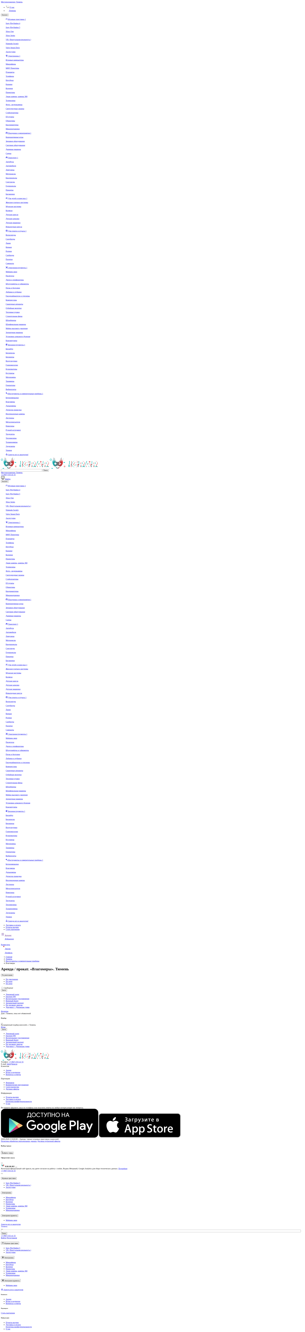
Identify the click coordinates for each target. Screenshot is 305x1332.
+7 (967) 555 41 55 (16, 1062)
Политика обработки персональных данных (19, 1141)
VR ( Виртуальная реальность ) (18, 40)
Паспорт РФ (11, 997)
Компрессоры (11, 300)
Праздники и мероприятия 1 (19, 133)
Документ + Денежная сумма (17, 1007)
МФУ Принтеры (12, 68)
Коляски (9, 211)
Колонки (9, 88)
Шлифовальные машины (16, 324)
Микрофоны (11, 64)
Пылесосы (10, 276)
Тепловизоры (11, 438)
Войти (3, 1238)
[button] (4, 1011)
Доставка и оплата (13, 925)
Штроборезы (11, 320)
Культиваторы (11, 369)
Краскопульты (11, 341)
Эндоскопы (10, 446)
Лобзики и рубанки (14, 292)
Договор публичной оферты (48, 1141)
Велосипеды (11, 235)
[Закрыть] (2, 1023)
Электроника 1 (14, 56)
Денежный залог (12, 994)
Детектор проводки (14, 410)
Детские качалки (12, 219)
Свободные (8, 988)
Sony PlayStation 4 (13, 23)
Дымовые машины (13, 149)
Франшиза (10, 1083)
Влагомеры (10, 402)
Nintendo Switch (12, 44)
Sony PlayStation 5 (13, 27)
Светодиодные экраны (15, 109)
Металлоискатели (13, 422)
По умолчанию (7, 975)
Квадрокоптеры (12, 125)
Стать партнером (13, 929)
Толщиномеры (12, 442)
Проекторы (10, 92)
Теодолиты (10, 434)
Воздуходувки (11, 361)
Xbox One (10, 31)
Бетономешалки (12, 398)
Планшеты (10, 72)
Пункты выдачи (12, 927)
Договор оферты (12, 1089)
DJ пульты (10, 117)
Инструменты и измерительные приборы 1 (25, 394)
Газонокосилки (12, 365)
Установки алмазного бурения (18, 337)
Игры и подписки (13, 1072)
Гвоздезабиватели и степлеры (18, 296)
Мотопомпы (11, 377)
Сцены (8, 153)
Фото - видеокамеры (14, 105)
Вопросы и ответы (13, 1075)
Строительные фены (14, 316)
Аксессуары (10, 52)
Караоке (9, 84)
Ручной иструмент (13, 430)
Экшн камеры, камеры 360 (16, 96)
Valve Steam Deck (13, 48)
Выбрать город (7, 1153)
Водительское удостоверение (17, 999)
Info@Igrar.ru (12, 1064)
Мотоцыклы (11, 174)
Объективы (10, 121)
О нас (8, 1104)
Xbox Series (10, 36)
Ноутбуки (10, 80)
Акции (8, 1070)
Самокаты (10, 263)
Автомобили (11, 166)
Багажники (10, 194)
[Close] (2, 1151)
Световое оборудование (15, 145)
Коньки (9, 247)
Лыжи (8, 243)
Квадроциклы (11, 178)
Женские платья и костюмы (17, 202)
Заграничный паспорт (15, 1003)
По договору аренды (14, 1005)
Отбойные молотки (14, 308)
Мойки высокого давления (17, 328)
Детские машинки (13, 223)
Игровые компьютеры (15, 60)
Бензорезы (10, 357)
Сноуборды (10, 239)
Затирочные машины (14, 332)
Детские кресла (12, 215)
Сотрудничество (12, 1087)
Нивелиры (10, 426)
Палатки (9, 259)
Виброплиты (11, 389)
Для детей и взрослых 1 (17, 198)
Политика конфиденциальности (19, 1101)
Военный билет (12, 1001)
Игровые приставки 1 (17, 19)
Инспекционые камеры (15, 414)
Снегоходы (10, 182)
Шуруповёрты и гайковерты (17, 284)
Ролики (9, 251)
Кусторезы (10, 373)
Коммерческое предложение (17, 1085)
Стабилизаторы (12, 113)
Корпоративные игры (14, 137)
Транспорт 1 (13, 158)
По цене (9, 981)
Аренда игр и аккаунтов (13, 1290)
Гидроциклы (11, 186)
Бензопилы (10, 353)
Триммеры (10, 381)
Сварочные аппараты (14, 304)
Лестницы (10, 418)
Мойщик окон (11, 272)
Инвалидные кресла (14, 227)
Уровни (9, 450)
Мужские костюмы (13, 206)
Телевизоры (10, 101)
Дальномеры (11, 406)
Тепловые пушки (13, 312)
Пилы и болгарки (13, 288)
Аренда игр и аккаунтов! (18, 455)
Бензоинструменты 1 (16, 345)
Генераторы (10, 385)
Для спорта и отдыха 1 (17, 231)
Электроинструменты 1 (17, 268)
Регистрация (12, 1238)
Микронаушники (13, 129)
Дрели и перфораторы (15, 280)
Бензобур (9, 349)
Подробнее (122, 1169)
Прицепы (9, 190)
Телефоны (10, 76)
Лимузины (10, 170)
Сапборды (10, 255)
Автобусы (10, 162)
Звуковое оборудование (15, 141)
